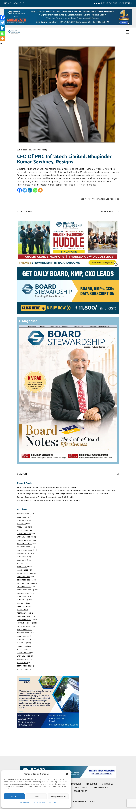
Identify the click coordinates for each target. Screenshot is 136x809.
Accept (14, 796)
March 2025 (22, 570)
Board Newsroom (37, 150)
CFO (88, 199)
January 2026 (23, 537)
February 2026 (24, 534)
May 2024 (21, 603)
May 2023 (21, 643)
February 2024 (24, 613)
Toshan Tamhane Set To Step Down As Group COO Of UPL (45, 497)
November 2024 (24, 583)
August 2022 (23, 659)
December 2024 (24, 580)
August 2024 (23, 593)
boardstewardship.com (78, 801)
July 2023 (21, 636)
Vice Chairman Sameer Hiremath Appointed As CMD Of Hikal (46, 487)
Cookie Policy (24, 802)
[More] (40, 190)
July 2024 (21, 596)
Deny (36, 796)
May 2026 (21, 524)
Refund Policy (101, 787)
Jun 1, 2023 (22, 150)
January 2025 (23, 577)
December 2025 (24, 540)
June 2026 (22, 520)
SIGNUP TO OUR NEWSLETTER (116, 3)
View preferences (58, 796)
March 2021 (22, 663)
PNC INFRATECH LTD (100, 199)
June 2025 (22, 560)
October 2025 (23, 547)
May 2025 (21, 563)
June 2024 (22, 600)
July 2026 (21, 517)
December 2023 (24, 620)
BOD (82, 199)
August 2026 (23, 514)
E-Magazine (107, 784)
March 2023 (22, 649)
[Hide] (1, 44)
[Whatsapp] (35, 190)
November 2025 (24, 543)
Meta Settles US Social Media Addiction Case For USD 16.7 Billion (48, 500)
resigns (115, 199)
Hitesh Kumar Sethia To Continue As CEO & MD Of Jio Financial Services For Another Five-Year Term (66, 490)
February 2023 (24, 653)
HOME (7, 3)
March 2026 (22, 530)
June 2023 (22, 639)
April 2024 (22, 606)
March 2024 (22, 610)
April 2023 (22, 646)
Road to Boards (73, 784)
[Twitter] (24, 190)
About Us (52, 802)
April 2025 (22, 567)
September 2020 (25, 666)
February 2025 (24, 573)
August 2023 (23, 633)
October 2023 (23, 626)
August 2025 (23, 553)
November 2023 (24, 623)
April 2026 (22, 527)
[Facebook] (19, 190)
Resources (91, 784)
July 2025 (21, 557)
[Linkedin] (30, 190)
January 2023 (23, 656)
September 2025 (24, 550)
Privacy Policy (39, 802)
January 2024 (23, 616)
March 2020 (22, 669)
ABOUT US (18, 3)
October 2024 (24, 586)
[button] (67, 774)
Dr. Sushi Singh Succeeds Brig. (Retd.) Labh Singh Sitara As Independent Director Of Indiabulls (63, 494)
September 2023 (24, 630)
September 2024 (25, 590)
